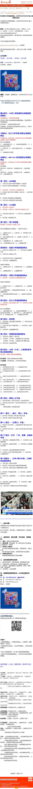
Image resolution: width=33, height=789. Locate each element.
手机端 (30, 778)
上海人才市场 (11, 12)
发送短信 (14, 779)
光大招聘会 (5, 5)
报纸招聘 (23, 5)
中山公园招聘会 (12, 5)
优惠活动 (18, 5)
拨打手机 (3, 779)
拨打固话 (8, 779)
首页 (2, 5)
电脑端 (30, 780)
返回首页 (13, 773)
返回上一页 (19, 773)
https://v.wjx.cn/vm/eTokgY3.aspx (9, 45)
